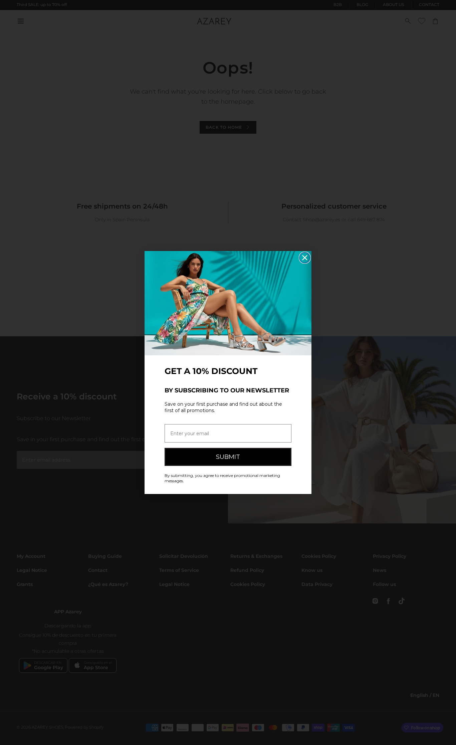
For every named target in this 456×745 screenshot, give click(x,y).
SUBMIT (228, 457)
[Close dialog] (304, 257)
